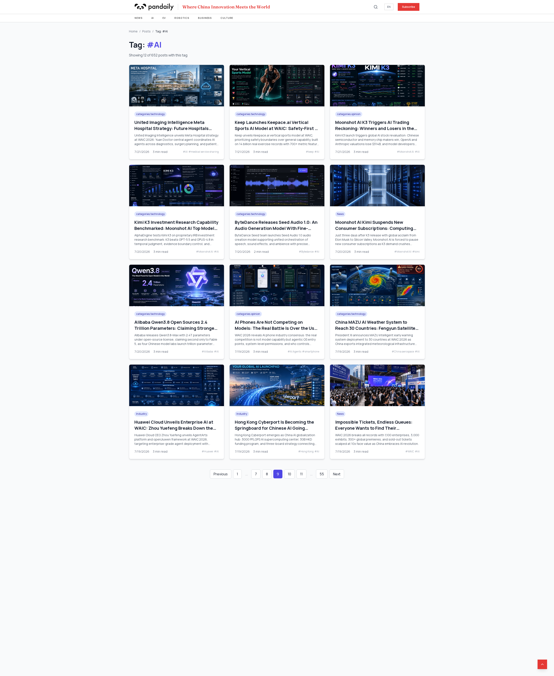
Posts (146, 31)
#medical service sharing (203, 152)
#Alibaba (207, 351)
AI (152, 17)
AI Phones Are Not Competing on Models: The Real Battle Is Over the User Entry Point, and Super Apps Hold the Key (277, 331)
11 (301, 474)
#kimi (416, 251)
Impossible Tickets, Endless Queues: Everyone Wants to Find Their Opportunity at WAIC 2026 (373, 428)
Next (336, 474)
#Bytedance (306, 251)
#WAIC (409, 451)
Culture (227, 17)
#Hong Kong (306, 451)
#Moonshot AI (405, 152)
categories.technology (150, 114)
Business (205, 17)
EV (164, 17)
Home (133, 31)
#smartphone (310, 351)
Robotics (181, 17)
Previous (221, 474)
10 (289, 474)
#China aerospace (403, 351)
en (389, 7)
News (139, 17)
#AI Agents (294, 351)
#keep (310, 152)
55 (322, 474)
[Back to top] (542, 664)
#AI (185, 152)
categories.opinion (349, 114)
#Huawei (207, 451)
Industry (141, 414)
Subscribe (408, 7)
